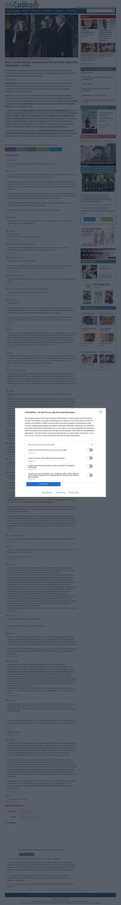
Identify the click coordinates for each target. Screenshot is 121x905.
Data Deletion (47, 492)
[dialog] (60, 452)
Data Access (60, 492)
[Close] (101, 412)
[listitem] (60, 444)
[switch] (90, 449)
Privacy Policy (74, 492)
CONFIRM (43, 484)
